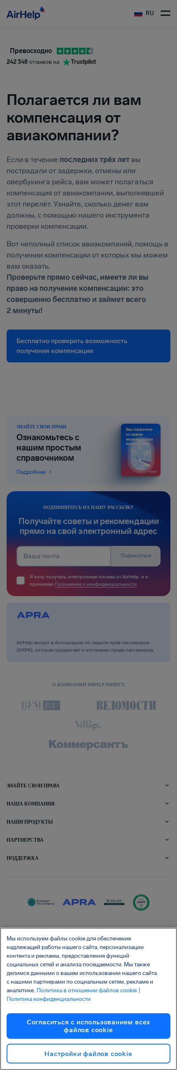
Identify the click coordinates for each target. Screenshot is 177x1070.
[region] (88, 999)
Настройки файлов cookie (88, 1054)
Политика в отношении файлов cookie (87, 990)
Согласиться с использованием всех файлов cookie (88, 1026)
